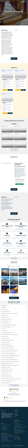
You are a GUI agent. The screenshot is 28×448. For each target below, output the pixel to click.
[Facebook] (15, 438)
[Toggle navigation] (26, 1)
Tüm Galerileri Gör (14, 297)
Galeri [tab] (9, 266)
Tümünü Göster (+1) (17, 433)
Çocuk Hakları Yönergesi (4, 439)
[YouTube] (19, 438)
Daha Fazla (14, 58)
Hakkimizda (16, 411)
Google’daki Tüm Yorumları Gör (14, 394)
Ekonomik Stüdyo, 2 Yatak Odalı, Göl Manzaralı (7, 79)
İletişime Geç (14, 213)
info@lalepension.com (5, 428)
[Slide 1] (10, 24)
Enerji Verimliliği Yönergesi (4, 438)
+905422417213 (4, 427)
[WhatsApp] (23, 1)
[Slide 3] (13, 24)
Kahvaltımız (14, 189)
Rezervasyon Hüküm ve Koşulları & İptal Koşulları (20, 428)
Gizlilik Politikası (3, 446)
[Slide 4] (14, 24)
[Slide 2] (12, 24)
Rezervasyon (16, 415)
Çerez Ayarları (25, 445)
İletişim (15, 416)
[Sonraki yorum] (26, 400)
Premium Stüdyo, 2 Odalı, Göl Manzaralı (6, 102)
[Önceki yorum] (2, 400)
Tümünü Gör (13, 149)
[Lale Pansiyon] (4, 1)
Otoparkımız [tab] (18, 266)
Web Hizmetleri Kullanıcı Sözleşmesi (19, 430)
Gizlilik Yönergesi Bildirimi (17, 429)
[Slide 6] (17, 24)
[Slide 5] (16, 24)
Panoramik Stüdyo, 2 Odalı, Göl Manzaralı (20, 79)
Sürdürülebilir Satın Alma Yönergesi (6, 434)
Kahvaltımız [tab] (13, 266)
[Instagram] (17, 438)
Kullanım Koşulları (8, 446)
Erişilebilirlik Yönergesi (4, 437)
